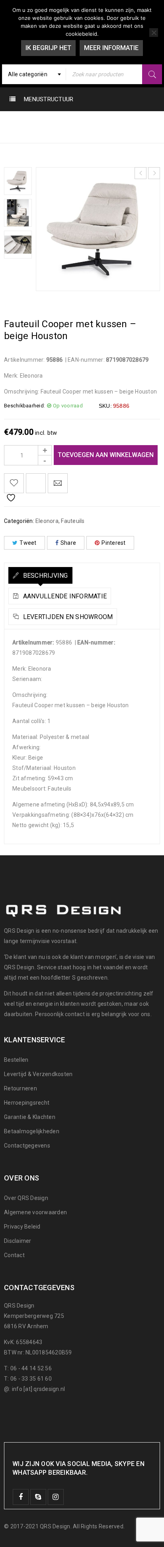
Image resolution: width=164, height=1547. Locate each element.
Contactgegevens (27, 1145)
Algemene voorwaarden (35, 1212)
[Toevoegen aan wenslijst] (14, 483)
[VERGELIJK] (36, 483)
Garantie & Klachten (29, 1117)
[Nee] (153, 32)
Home (14, 122)
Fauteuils (87, 122)
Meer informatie (111, 48)
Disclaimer (17, 1241)
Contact (14, 1255)
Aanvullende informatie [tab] (64, 596)
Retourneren (20, 1088)
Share (68, 543)
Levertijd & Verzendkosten (38, 1074)
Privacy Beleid (22, 1226)
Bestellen (16, 1060)
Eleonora (48, 122)
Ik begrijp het (48, 48)
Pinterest (113, 543)
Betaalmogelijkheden (31, 1131)
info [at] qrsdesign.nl (38, 1389)
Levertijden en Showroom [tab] (67, 617)
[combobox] (34, 74)
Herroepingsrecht (26, 1102)
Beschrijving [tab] (44, 575)
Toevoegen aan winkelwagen (106, 455)
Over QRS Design (26, 1198)
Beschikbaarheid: (24, 406)
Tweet (28, 543)
